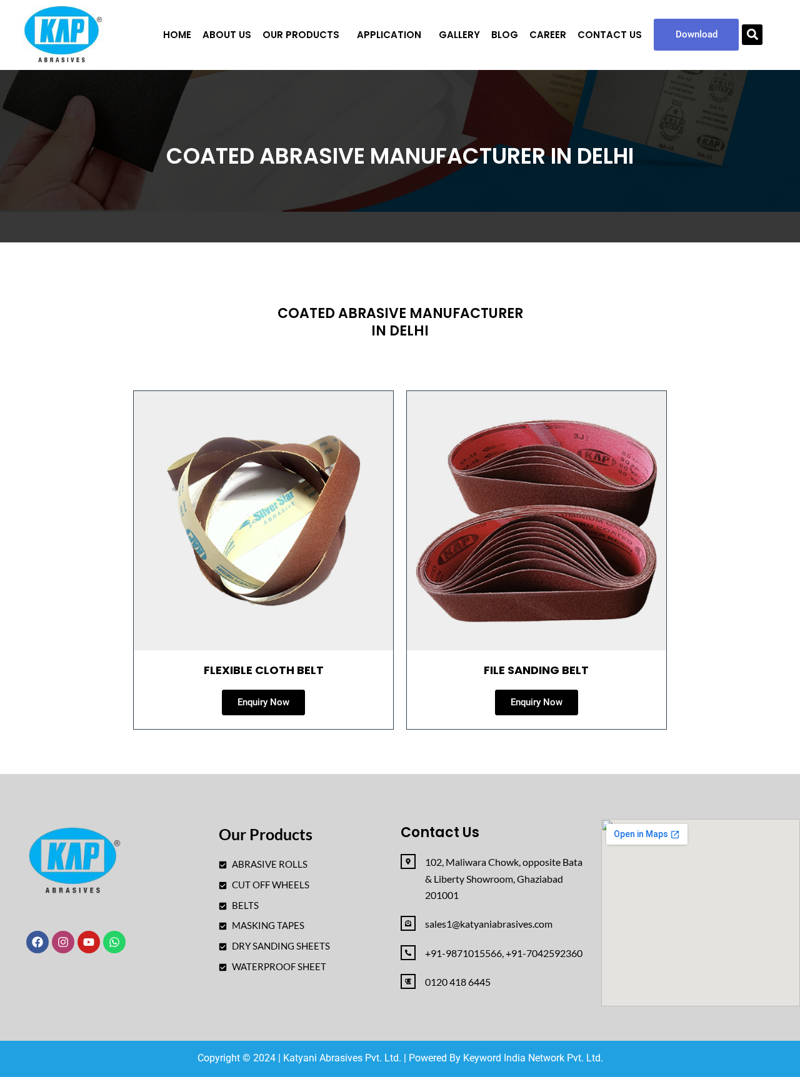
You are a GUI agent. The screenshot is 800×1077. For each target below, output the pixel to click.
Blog (504, 34)
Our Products (300, 34)
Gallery (459, 34)
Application (389, 34)
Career (547, 34)
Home (177, 34)
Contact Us (610, 34)
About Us (226, 34)
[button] (304, 35)
